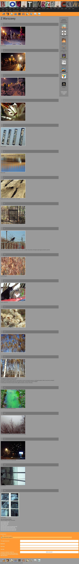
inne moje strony (16, 10)
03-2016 (43, 8)
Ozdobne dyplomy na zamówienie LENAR (64, 92)
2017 (39, 8)
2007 (3, 10)
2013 (55, 8)
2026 (6, 8)
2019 (32, 8)
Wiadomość (3, 543)
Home (3, 8)
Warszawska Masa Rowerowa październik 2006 (9, 526)
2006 (7, 10)
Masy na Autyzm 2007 (4, 523)
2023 (17, 8)
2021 (25, 8)
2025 (10, 8)
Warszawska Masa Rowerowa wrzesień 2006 (8, 528)
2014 (51, 8)
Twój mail (2, 549)
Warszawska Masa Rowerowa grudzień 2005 (8, 530)
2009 (69, 8)
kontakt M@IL (32, 10)
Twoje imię (3, 546)
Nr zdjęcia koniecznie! (5, 540)
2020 (28, 8)
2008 (73, 8)
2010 (66, 8)
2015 (47, 8)
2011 (62, 8)
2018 (36, 8)
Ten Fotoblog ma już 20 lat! (4, 0)
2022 (21, 8)
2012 (58, 8)
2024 (14, 8)
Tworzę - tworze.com (24, 10)
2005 (10, 10)
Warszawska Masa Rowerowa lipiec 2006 (8, 527)
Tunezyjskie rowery (4, 525)
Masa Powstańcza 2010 (5, 521)
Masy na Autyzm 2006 (4, 524)
